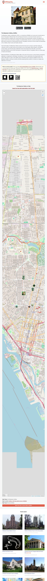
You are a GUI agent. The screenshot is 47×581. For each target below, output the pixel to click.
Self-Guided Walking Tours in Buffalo (27, 66)
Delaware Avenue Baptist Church (9, 531)
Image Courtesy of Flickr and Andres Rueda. (9, 553)
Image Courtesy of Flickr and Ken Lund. (31, 555)
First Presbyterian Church (30, 573)
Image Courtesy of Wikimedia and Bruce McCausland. (33, 575)
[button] (23, 293)
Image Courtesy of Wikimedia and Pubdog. (9, 532)
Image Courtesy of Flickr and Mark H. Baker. (8, 62)
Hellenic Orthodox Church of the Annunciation (34, 531)
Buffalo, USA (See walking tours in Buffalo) (18, 501)
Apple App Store (35, 68)
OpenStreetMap (37, 495)
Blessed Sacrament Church (8, 551)
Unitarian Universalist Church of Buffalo (10, 573)
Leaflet (32, 495)
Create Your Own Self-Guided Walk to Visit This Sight (23, 88)
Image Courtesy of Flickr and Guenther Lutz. (9, 575)
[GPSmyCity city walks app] (8, 2)
